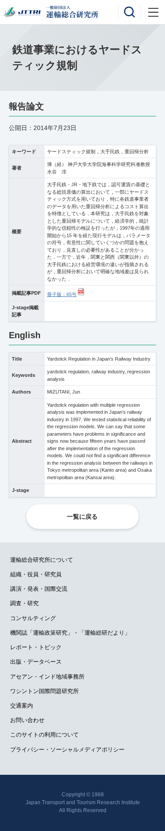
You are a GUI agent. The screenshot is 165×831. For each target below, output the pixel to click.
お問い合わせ (27, 720)
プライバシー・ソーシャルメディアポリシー (67, 749)
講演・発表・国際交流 (38, 588)
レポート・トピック (36, 647)
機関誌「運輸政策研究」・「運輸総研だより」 (70, 632)
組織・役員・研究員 (36, 574)
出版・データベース (36, 661)
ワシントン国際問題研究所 (44, 691)
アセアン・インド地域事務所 (47, 676)
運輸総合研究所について (41, 559)
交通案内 (21, 705)
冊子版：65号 (62, 294)
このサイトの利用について (44, 734)
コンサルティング (33, 618)
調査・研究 (24, 603)
